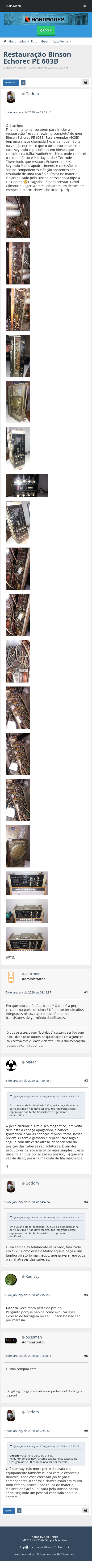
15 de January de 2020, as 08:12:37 (27, 992)
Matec (30, 1062)
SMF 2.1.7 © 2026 (32, 1540)
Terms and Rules (41, 1547)
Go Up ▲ (64, 1547)
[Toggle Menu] (85, 6)
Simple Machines (56, 1540)
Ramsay (32, 1276)
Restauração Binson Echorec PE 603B (37, 57)
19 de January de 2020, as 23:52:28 (27, 1431)
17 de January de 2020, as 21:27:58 (27, 1295)
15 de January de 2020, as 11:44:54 (27, 1080)
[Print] (85, 82)
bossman (33, 1337)
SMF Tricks (51, 1537)
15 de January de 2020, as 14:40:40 (27, 1202)
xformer (32, 973)
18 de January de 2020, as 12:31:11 (27, 1356)
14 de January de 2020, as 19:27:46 (27, 112)
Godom (32, 93)
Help (22, 1547)
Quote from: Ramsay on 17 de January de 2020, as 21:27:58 (46, 1446)
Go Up (8, 1510)
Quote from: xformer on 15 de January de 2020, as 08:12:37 (46, 1096)
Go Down (10, 82)
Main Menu (13, 6)
